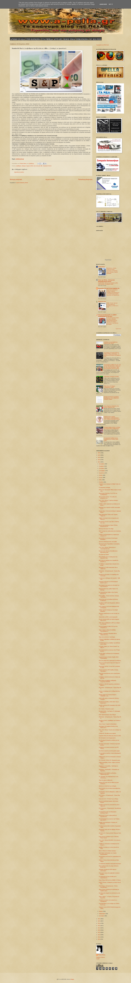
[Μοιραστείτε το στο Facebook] (44, 164)
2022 (99, 462)
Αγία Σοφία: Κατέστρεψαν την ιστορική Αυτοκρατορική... (107, 853)
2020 (99, 921)
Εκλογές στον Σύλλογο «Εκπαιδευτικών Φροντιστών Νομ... (108, 551)
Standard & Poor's (47, 165)
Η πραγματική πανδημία (104, 487)
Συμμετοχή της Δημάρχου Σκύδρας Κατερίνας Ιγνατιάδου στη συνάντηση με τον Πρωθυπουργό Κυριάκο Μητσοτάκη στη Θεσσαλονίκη (113, 292)
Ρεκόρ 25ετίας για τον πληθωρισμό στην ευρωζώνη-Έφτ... (108, 557)
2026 (99, 452)
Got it (111, 4)
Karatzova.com (102, 301)
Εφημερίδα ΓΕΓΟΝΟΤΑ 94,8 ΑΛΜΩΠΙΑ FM (108, 288)
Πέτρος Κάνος (101, 954)
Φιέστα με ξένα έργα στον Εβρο (106, 528)
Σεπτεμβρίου (102, 470)
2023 (99, 459)
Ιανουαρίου (101, 915)
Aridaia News (101, 266)
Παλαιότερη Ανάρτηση (85, 179)
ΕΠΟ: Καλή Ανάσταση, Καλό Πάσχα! (107, 714)
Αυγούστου (102, 473)
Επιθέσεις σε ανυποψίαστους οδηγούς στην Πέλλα (110, 342)
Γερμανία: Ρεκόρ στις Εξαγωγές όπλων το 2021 (110, 735)
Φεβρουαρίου (102, 913)
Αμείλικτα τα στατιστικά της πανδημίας (107, 786)
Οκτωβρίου (102, 468)
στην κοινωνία (36, 165)
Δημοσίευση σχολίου (19, 172)
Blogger (72, 979)
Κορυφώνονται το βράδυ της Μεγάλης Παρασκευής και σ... (107, 773)
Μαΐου (100, 479)
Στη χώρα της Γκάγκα (104, 554)
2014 (99, 934)
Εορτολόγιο (108, 260)
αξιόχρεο (24, 165)
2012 (99, 939)
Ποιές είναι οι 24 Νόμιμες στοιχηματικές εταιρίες (109, 386)
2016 (99, 930)
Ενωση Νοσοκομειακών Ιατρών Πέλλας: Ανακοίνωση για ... (108, 526)
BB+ (42, 165)
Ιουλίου (101, 475)
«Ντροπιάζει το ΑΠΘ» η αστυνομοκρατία (108, 617)
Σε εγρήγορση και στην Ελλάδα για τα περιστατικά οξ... (107, 877)
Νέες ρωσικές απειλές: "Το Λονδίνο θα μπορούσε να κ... (108, 497)
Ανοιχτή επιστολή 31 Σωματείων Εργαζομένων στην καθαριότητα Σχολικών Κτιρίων (111, 398)
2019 (99, 923)
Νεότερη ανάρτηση (16, 179)
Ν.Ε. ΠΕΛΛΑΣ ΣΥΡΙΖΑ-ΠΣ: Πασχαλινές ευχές (109, 760)
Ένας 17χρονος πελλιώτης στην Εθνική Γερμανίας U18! (111, 406)
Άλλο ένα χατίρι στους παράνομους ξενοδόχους (110, 660)
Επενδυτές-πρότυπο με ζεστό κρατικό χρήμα (109, 750)
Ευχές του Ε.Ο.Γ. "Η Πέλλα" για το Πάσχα (108, 798)
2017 (99, 927)
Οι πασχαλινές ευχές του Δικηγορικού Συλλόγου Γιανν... (107, 812)
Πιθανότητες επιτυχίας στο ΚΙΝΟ (111, 376)
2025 (99, 455)
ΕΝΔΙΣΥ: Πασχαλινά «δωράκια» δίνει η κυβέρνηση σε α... (108, 634)
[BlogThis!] (40, 164)
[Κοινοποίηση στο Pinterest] (46, 164)
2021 (99, 918)
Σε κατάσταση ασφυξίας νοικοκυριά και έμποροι (110, 863)
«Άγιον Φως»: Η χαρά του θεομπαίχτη (107, 724)
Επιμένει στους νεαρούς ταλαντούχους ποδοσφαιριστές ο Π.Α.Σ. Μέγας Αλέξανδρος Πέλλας (112, 418)
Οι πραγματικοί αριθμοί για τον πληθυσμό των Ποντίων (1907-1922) (111, 439)
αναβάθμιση (18, 165)
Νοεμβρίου (101, 466)
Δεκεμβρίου (102, 463)
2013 (99, 937)
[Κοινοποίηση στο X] (42, 164)
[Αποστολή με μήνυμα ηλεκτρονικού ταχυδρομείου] (38, 164)
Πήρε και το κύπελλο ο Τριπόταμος (107, 637)
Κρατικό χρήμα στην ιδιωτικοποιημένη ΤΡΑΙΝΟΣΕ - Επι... (107, 695)
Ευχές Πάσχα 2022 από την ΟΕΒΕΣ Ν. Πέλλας (110, 880)
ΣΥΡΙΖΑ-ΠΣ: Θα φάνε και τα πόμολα (107, 733)
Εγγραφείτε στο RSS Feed (102, 45)
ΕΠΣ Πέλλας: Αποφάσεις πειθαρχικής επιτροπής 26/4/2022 (107, 681)
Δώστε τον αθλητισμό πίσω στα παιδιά (108, 541)
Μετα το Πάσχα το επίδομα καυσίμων (107, 850)
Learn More (103, 4)
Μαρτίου (101, 911)
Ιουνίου (101, 477)
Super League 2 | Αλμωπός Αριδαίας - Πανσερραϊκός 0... (107, 630)
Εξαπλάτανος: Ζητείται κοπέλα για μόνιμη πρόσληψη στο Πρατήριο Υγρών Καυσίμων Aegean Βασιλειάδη (112, 271)
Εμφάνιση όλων (118, 328)
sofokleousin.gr (19, 159)
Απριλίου (101, 482)
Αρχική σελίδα (29, 165)
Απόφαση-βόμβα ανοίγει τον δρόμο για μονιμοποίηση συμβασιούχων (112, 428)
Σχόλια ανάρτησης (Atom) (22, 182)
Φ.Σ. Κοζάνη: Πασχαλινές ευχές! (106, 708)
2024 (99, 457)
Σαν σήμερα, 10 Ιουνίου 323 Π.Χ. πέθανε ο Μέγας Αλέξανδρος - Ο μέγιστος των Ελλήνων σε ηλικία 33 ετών (112, 354)
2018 (99, 925)
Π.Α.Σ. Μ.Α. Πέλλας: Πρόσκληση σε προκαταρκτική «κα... (107, 548)
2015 (99, 932)
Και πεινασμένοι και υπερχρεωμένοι (107, 737)
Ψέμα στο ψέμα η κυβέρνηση (105, 780)
